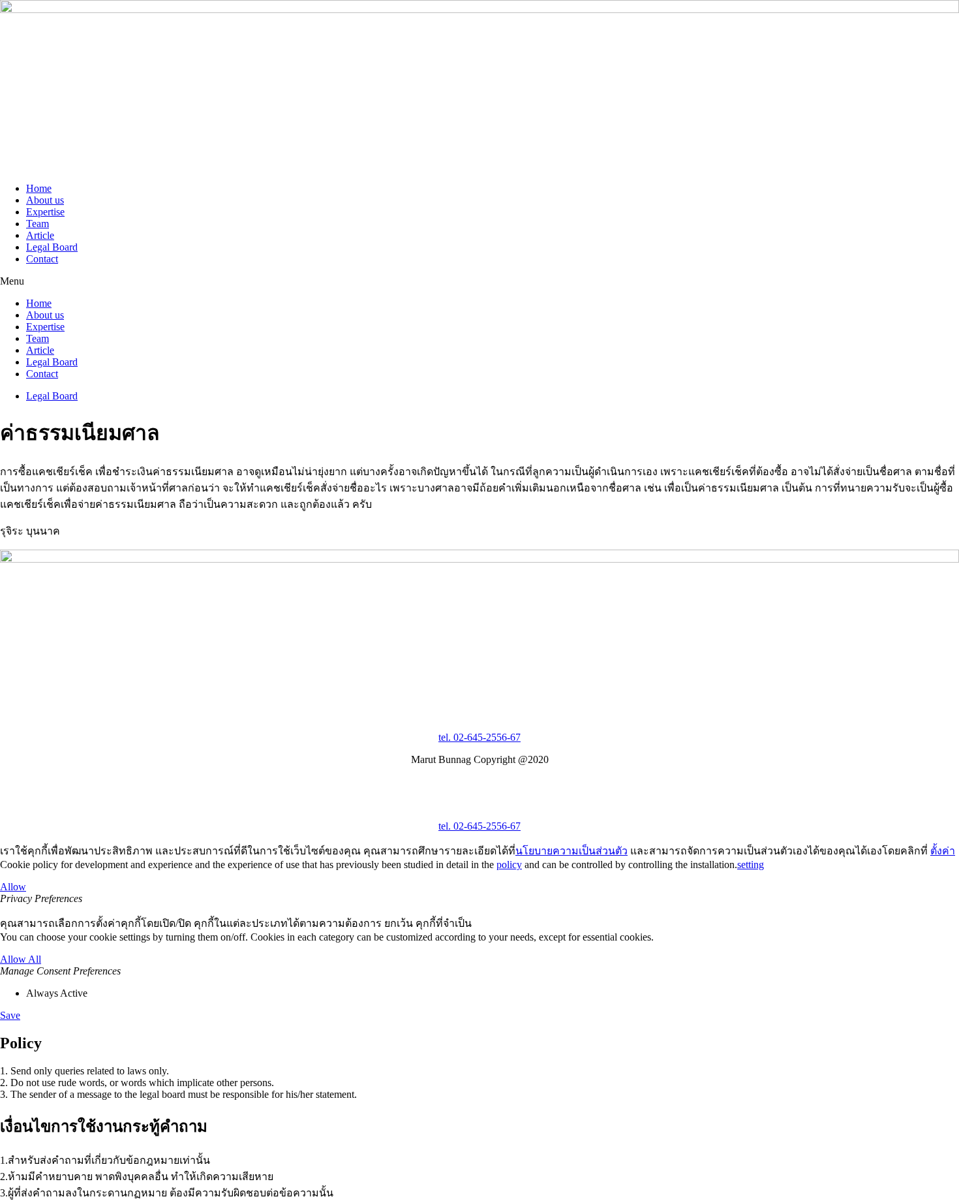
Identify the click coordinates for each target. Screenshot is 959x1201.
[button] (479, 281)
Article (40, 235)
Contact (42, 258)
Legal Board (52, 247)
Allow (13, 886)
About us (45, 200)
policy (509, 864)
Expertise (45, 211)
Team (37, 223)
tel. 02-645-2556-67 (479, 737)
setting (750, 864)
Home (39, 188)
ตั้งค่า (942, 850)
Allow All (20, 959)
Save (10, 1015)
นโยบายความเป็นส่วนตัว (571, 850)
